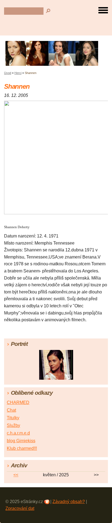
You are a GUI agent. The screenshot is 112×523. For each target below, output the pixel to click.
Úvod (7, 73)
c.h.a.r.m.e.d (18, 433)
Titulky (13, 417)
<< (15, 475)
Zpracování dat (19, 508)
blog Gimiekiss (21, 440)
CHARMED (18, 402)
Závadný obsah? (68, 501)
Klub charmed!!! (22, 448)
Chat (11, 410)
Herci (17, 73)
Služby (13, 425)
